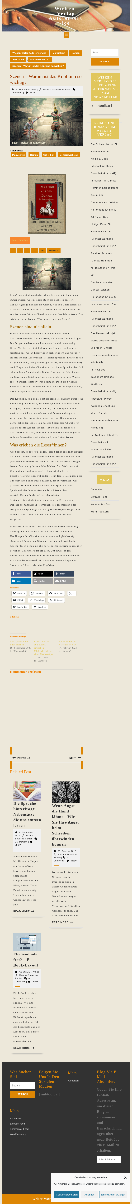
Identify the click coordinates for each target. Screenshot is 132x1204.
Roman (75, 53)
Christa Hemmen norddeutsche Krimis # (104, 187)
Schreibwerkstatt (39, 59)
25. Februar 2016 (67, 851)
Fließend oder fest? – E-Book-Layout (26, 959)
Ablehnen (89, 1194)
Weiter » (53, 250)
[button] (125, 1177)
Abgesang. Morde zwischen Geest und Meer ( (103, 406)
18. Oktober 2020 (28, 972)
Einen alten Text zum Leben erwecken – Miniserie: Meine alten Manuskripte (43, 648)
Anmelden (97, 489)
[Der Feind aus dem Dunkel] (46, 204)
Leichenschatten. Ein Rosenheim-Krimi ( (103, 311)
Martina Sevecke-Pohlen (56, 89)
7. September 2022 (26, 89)
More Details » (20, 240)
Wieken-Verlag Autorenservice (66, 16)
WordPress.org (100, 511)
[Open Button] (66, 34)
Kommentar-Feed (101, 504)
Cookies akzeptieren (67, 1194)
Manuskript (58, 53)
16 (42, 250)
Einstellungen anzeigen (113, 1194)
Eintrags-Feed (99, 496)
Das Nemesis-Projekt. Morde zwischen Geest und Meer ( (104, 340)
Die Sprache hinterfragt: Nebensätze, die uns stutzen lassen (27, 814)
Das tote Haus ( (100, 202)
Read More (21, 911)
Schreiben (18, 59)
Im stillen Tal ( (99, 180)
